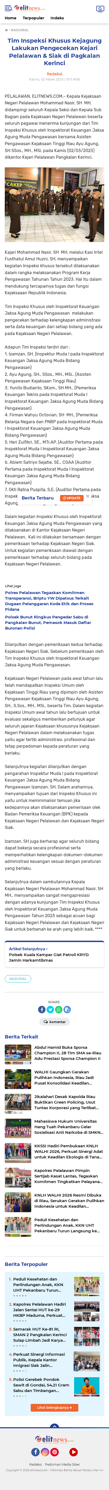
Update (73, 498)
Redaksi (35, 1464)
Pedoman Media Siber (62, 1464)
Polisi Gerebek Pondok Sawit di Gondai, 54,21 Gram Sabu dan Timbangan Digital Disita (41, 1385)
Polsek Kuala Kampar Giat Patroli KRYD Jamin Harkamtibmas (49, 957)
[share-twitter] (50, 1009)
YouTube (77, 1458)
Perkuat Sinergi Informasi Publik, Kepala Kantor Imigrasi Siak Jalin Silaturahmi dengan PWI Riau (39, 1360)
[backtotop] (54, 1428)
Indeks (57, 18)
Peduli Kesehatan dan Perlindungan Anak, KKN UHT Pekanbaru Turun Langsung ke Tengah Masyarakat (38, 1285)
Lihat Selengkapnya (53, 1407)
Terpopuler (33, 18)
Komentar (57, 1022)
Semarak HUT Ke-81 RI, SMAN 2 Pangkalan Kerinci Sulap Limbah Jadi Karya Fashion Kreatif (40, 1335)
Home (10, 18)
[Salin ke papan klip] (67, 1009)
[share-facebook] (42, 1009)
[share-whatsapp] (58, 1009)
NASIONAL (18, 979)
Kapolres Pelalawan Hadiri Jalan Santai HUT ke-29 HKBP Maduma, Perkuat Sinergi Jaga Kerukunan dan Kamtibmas (39, 1310)
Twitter (66, 1450)
